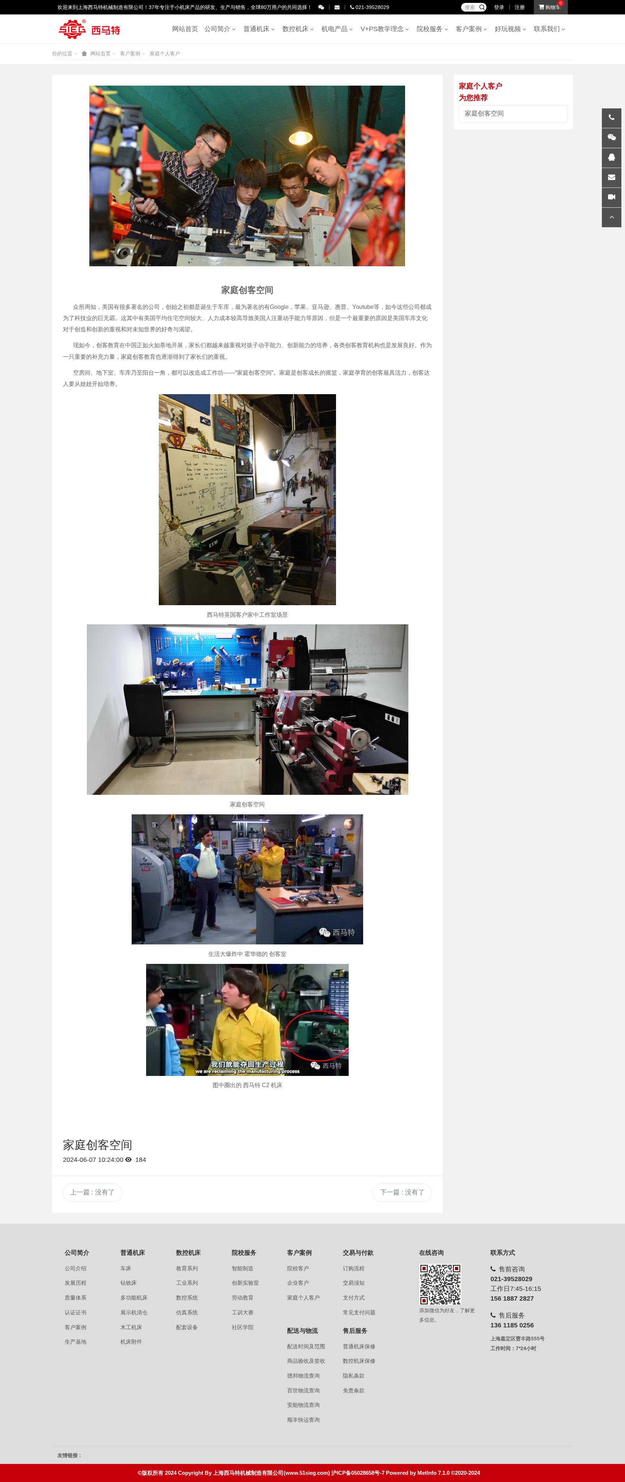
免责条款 (354, 1390)
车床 (125, 1268)
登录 (499, 7)
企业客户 (298, 1283)
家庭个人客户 (165, 53)
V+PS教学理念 (384, 29)
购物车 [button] (552, 7)
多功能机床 (134, 1298)
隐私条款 (354, 1376)
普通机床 (258, 29)
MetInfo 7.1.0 (433, 1473)
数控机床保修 (359, 1361)
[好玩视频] (611, 197)
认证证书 (75, 1312)
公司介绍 (75, 1268)
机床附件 (131, 1342)
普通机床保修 (359, 1346)
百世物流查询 (303, 1390)
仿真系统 (187, 1312)
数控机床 (297, 29)
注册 (520, 7)
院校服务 (431, 29)
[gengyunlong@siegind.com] (611, 178)
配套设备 (187, 1327)
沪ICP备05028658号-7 (357, 1473)
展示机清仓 (134, 1312)
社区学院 (243, 1327)
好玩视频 (509, 29)
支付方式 (354, 1298)
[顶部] (611, 217)
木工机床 (131, 1327)
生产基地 (75, 1342)
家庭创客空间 (484, 113)
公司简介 (219, 29)
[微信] (611, 138)
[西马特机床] (90, 28)
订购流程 (354, 1268)
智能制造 (243, 1268)
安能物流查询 (303, 1405)
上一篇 (92, 1192)
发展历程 (75, 1283)
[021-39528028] (611, 118)
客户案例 (470, 29)
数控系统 (187, 1298)
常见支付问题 (359, 1312)
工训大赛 (243, 1312)
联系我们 (549, 29)
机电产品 (336, 29)
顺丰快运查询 (303, 1420)
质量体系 (75, 1298)
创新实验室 (245, 1283)
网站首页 (185, 29)
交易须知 (354, 1283)
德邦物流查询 (303, 1376)
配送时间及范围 (306, 1346)
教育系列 (187, 1268)
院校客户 (298, 1268)
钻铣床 (128, 1283)
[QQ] (611, 158)
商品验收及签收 (306, 1361)
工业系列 (187, 1283)
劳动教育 (243, 1298)
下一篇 (402, 1192)
